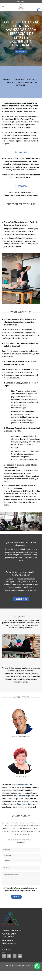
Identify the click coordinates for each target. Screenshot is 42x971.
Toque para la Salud (24, 804)
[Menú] (3, 7)
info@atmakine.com (9, 943)
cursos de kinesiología (21, 796)
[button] (37, 966)
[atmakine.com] (21, 7)
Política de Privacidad (13, 965)
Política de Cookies (29, 965)
